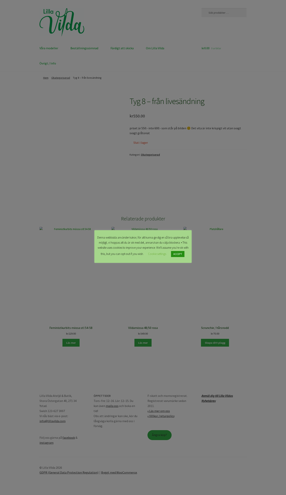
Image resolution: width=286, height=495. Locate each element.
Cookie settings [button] (157, 254)
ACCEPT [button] (177, 254)
